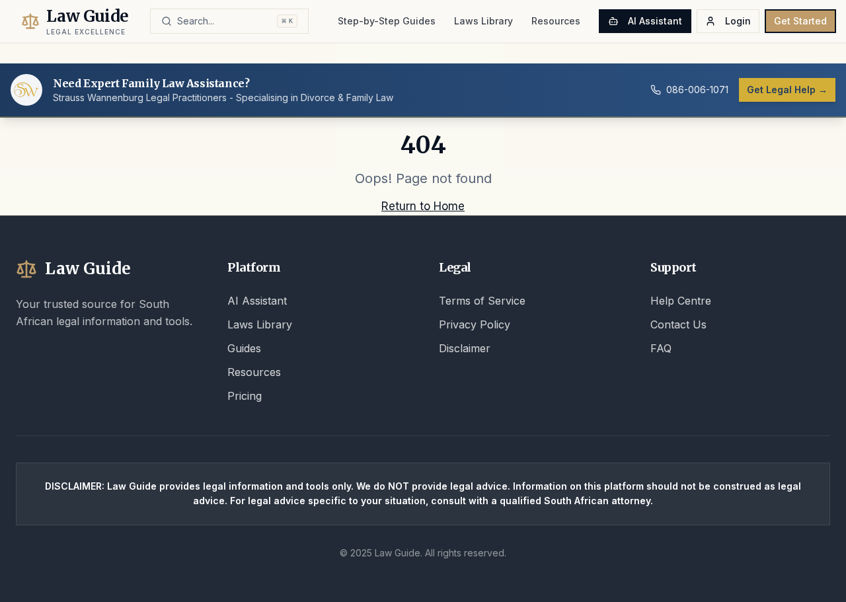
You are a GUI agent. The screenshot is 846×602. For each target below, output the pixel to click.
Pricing (244, 395)
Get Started (800, 20)
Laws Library (483, 20)
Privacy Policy (474, 324)
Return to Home (423, 206)
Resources (555, 20)
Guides (244, 348)
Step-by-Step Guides (387, 20)
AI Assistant (655, 20)
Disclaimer (464, 348)
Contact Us (678, 324)
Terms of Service (482, 300)
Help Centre (680, 300)
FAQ (661, 348)
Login (738, 20)
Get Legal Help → (787, 89)
